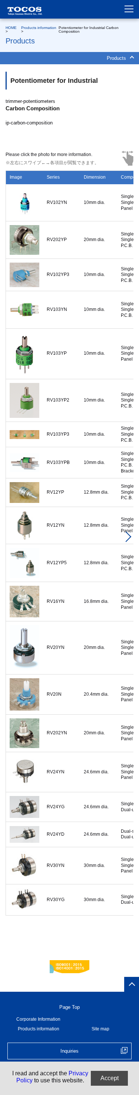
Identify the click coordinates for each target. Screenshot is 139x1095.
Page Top (69, 1007)
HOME (11, 28)
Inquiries (69, 1051)
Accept (109, 1078)
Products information (38, 28)
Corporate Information (38, 1019)
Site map (100, 1028)
